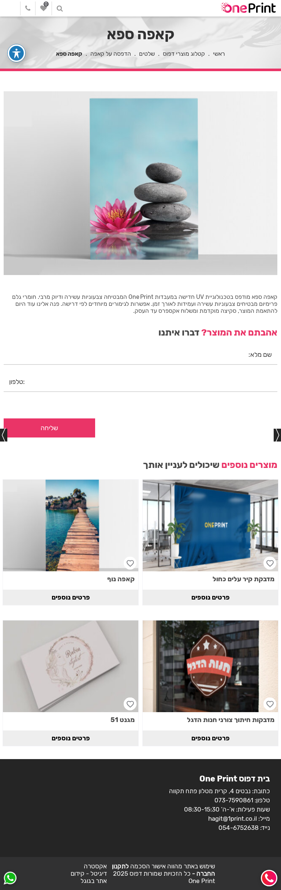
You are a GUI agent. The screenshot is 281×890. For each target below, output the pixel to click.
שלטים (147, 53)
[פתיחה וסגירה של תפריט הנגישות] (16, 53)
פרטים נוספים (210, 597)
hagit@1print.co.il (232, 818)
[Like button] (269, 563)
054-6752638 (238, 827)
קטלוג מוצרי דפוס (184, 53)
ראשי (219, 53)
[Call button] (269, 878)
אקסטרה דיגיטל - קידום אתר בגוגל (89, 873)
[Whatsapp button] (10, 879)
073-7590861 (233, 800)
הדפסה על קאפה (110, 53)
